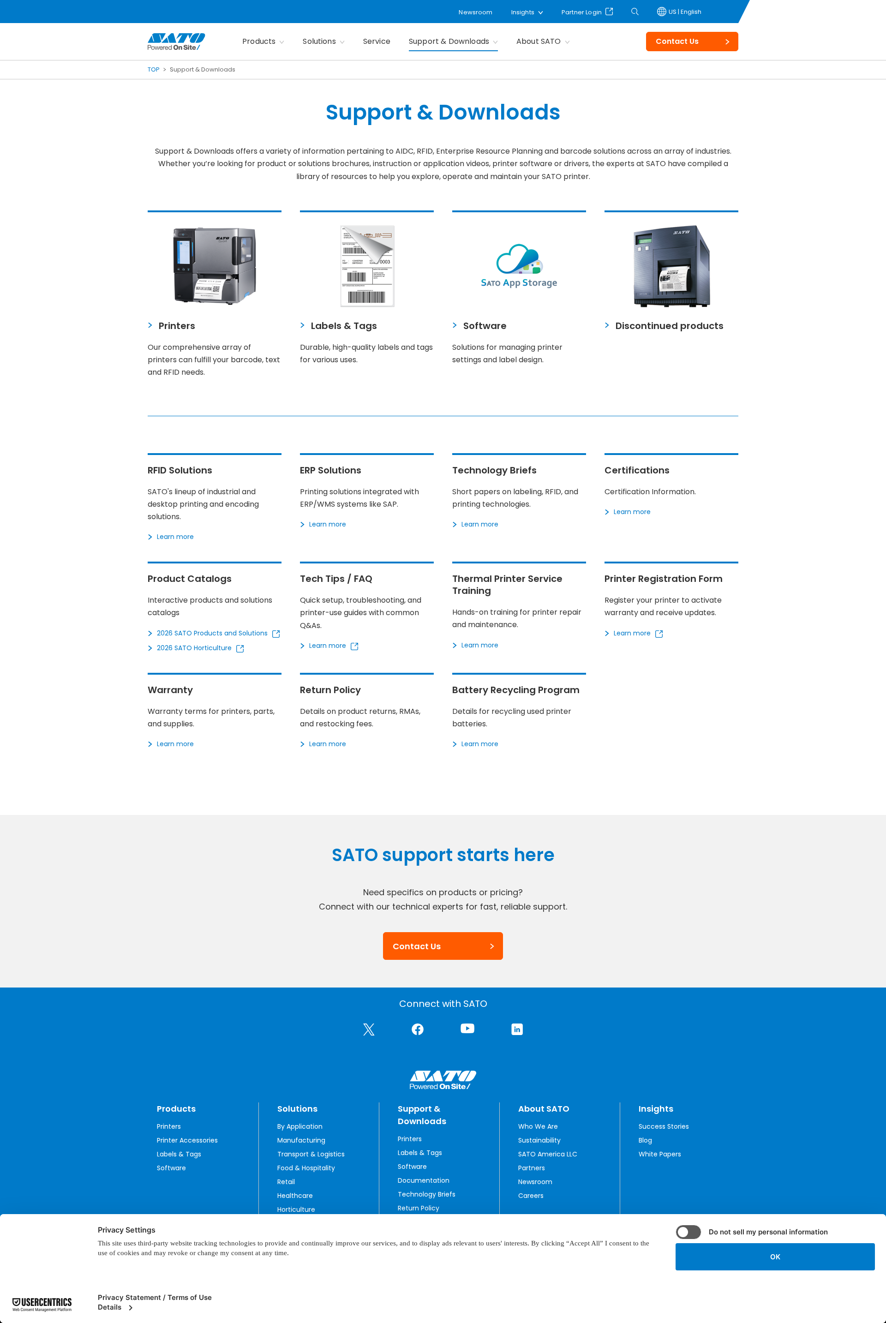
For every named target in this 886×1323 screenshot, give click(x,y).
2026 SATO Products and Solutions (212, 633)
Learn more (175, 536)
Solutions (319, 41)
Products (258, 41)
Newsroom (475, 12)
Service (376, 41)
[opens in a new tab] (369, 1030)
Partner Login (582, 11)
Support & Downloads (449, 41)
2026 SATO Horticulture (194, 648)
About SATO (538, 41)
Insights (522, 12)
